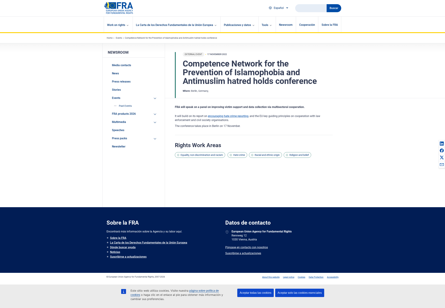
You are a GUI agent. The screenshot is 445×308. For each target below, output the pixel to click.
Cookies (301, 277)
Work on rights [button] (116, 25)
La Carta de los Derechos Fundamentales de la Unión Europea (148, 242)
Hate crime (239, 155)
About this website (271, 277)
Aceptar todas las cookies (255, 292)
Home (109, 38)
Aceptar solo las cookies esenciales (300, 292)
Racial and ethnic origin (267, 155)
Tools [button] (265, 25)
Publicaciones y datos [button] (237, 25)
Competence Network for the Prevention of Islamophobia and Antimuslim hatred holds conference (171, 38)
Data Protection (316, 277)
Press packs (119, 138)
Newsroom (286, 24)
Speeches (118, 130)
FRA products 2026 (124, 113)
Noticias (115, 252)
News (115, 73)
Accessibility (333, 277)
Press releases (121, 81)
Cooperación (307, 24)
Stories (116, 89)
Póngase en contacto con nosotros (246, 247)
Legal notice (288, 277)
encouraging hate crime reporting (228, 116)
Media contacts (121, 65)
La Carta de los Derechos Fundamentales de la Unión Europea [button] (174, 25)
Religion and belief (299, 155)
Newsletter (119, 146)
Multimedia (119, 122)
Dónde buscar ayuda (123, 247)
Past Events (125, 105)
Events (119, 38)
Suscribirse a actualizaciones (128, 256)
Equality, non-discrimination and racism (202, 155)
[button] (442, 143)
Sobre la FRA (330, 24)
